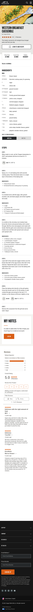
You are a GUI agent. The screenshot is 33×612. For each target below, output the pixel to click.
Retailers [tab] (3, 545)
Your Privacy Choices (10, 609)
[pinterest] (11, 590)
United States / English (10, 598)
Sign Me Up (8, 572)
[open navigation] (31, 3)
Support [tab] (3, 527)
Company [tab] (3, 533)
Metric (23, 138)
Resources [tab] (4, 539)
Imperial (9, 138)
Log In (9, 336)
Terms (27, 584)
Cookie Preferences (6, 607)
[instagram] (8, 590)
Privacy (4, 585)
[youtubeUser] (14, 590)
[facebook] (5, 590)
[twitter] (2, 590)
